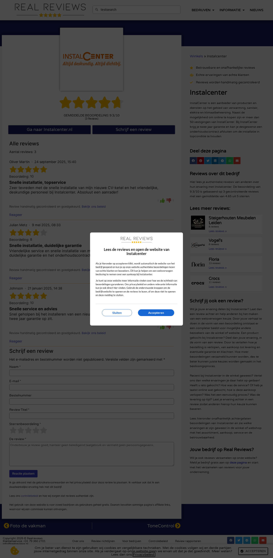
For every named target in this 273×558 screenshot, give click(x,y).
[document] (136, 279)
